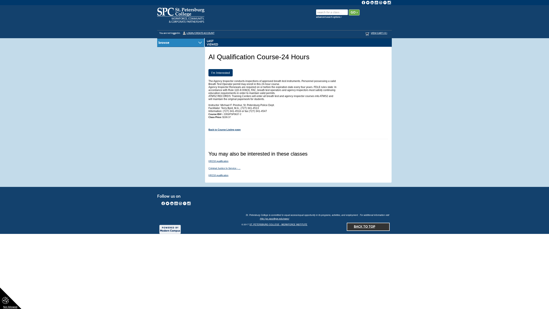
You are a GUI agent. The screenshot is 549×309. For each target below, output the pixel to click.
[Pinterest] (385, 2)
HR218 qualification (218, 161)
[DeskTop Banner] (180, 15)
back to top (364, 226)
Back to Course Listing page (224, 129)
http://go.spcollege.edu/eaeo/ (274, 218)
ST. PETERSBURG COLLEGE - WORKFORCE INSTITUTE (278, 224)
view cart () (379, 33)
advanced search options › (329, 17)
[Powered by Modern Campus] (170, 228)
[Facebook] (363, 2)
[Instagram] (389, 2)
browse (163, 43)
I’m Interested (220, 72)
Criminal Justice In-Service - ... (224, 168)
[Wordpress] (380, 2)
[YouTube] (376, 2)
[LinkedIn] (372, 2)
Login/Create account (200, 33)
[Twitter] (368, 2)
